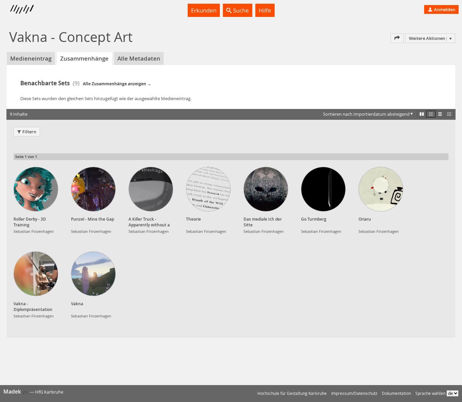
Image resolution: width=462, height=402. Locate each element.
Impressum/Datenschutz (354, 393)
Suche (240, 10)
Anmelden (444, 9)
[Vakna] (93, 273)
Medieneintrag (30, 58)
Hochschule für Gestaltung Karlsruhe (292, 393)
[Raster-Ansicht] (431, 114)
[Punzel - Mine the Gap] (93, 189)
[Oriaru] (381, 189)
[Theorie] (208, 189)
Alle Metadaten (138, 58)
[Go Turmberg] (323, 189)
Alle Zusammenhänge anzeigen (114, 84)
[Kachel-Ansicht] (421, 114)
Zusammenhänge (84, 58)
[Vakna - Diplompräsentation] (36, 273)
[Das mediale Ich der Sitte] (266, 189)
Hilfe (265, 10)
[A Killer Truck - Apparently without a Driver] (151, 189)
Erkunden (203, 10)
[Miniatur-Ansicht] (449, 114)
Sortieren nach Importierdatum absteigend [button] (366, 114)
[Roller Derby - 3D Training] (36, 189)
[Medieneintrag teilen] (397, 38)
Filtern (29, 132)
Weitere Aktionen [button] (427, 38)
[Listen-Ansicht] (440, 114)
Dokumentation (396, 393)
